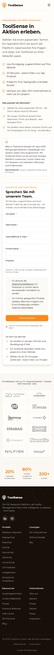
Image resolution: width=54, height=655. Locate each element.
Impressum (34, 618)
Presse (32, 603)
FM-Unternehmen (38, 532)
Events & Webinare (11, 608)
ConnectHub (8, 562)
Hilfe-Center (8, 613)
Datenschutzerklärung (23, 284)
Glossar (5, 603)
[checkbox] (9, 281)
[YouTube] (12, 518)
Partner (33, 608)
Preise (32, 613)
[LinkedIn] (5, 518)
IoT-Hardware (8, 567)
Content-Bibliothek (11, 598)
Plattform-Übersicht (12, 532)
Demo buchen (27, 318)
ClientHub (7, 557)
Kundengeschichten (12, 593)
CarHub (6, 547)
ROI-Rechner (8, 618)
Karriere (33, 598)
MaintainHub (8, 537)
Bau (31, 542)
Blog (4, 623)
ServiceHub (7, 552)
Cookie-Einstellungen (27, 650)
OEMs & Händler (37, 537)
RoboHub (7, 542)
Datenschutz (19, 644)
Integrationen (9, 572)
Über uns (33, 593)
